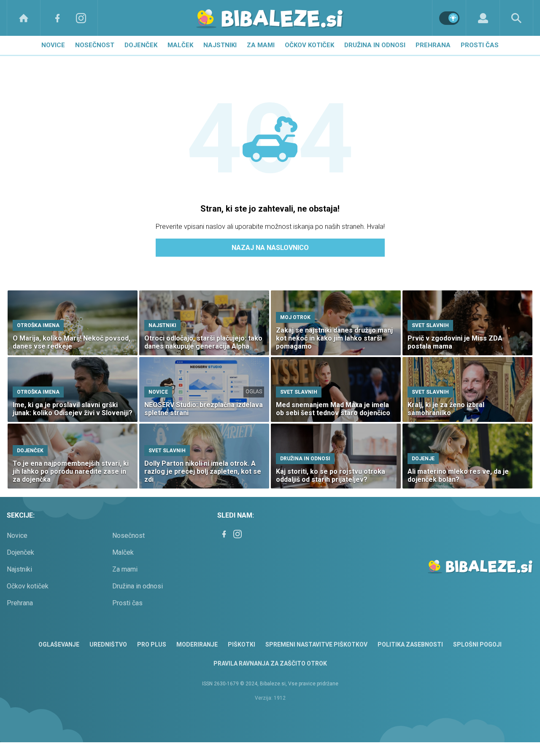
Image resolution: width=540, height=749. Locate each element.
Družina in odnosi (374, 45)
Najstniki (220, 45)
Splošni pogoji (477, 644)
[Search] (516, 18)
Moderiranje (197, 644)
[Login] (483, 18)
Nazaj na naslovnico (270, 248)
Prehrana (433, 45)
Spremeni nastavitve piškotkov (316, 644)
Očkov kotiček (309, 45)
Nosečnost (94, 45)
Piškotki (241, 644)
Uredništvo (108, 644)
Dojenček (140, 45)
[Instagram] (81, 18)
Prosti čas (480, 45)
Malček (180, 45)
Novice (53, 45)
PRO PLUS (151, 644)
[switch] (449, 18)
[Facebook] (57, 18)
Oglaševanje (58, 644)
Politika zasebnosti (410, 644)
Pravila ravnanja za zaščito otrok (270, 663)
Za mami (261, 45)
